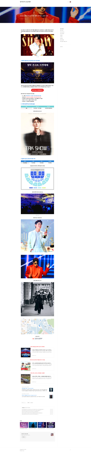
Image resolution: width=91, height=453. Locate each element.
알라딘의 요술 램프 (25, 2)
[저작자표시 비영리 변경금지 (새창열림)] (31, 402)
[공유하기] (24, 402)
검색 (68, 2)
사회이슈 (61, 36)
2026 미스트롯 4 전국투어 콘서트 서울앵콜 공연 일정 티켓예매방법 (32, 412)
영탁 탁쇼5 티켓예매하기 (37, 90)
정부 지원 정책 (62, 33)
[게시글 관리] (25, 402)
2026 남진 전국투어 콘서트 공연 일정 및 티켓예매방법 (30, 411)
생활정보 (61, 35)
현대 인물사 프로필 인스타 (63, 41)
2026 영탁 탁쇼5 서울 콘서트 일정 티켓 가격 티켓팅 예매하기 (31, 410)
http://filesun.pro (24, 393)
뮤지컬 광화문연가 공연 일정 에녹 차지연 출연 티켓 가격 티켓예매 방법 (32, 409)
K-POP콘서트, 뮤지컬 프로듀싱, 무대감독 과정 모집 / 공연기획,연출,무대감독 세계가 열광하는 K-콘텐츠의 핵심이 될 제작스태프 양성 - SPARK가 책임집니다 (34, 390)
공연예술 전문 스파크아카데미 (27, 388)
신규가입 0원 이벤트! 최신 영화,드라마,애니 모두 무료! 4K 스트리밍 (33, 396)
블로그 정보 (61, 30)
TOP (70, 450)
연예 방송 (23, 407)
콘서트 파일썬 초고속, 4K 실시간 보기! (29, 395)
